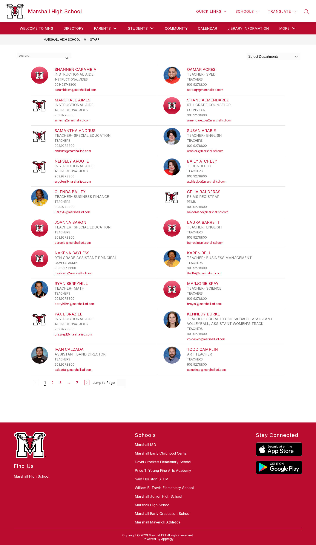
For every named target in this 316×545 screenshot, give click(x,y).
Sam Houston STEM (152, 479)
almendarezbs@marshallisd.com (209, 120)
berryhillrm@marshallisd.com (75, 304)
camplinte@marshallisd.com (206, 369)
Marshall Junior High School (158, 496)
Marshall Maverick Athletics (157, 522)
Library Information (248, 28)
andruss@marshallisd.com (73, 151)
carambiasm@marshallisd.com (76, 90)
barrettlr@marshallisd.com (205, 242)
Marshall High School (62, 39)
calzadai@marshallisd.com (73, 369)
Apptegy (167, 539)
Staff (94, 39)
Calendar (207, 28)
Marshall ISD (145, 445)
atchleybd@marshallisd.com (206, 181)
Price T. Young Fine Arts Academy (163, 470)
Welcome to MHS (36, 28)
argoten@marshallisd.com (73, 181)
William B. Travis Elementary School (164, 488)
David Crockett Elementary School (163, 462)
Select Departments (263, 56)
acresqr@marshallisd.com (205, 90)
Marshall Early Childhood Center (161, 453)
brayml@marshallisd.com (204, 304)
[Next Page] (86, 382)
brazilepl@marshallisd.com (73, 334)
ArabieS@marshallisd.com (205, 151)
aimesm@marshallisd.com (72, 120)
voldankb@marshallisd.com (206, 339)
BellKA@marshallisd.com (204, 273)
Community (176, 28)
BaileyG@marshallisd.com (73, 212)
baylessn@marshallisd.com (73, 273)
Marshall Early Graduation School (162, 513)
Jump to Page (103, 382)
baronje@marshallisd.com (73, 242)
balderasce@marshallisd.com (207, 212)
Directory (73, 28)
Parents (102, 28)
